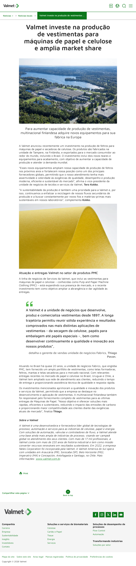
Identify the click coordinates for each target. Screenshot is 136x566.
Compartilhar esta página (14, 493)
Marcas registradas (55, 556)
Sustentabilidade (10, 535)
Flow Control (99, 530)
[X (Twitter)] (108, 514)
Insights (5, 539)
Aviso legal (38, 556)
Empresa (6, 532)
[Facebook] (95, 514)
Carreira (6, 528)
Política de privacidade (77, 556)
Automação (98, 534)
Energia (51, 539)
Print (25, 473)
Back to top (68, 495)
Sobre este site (24, 556)
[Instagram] (102, 514)
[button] (8, 15)
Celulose (51, 528)
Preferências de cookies (101, 556)
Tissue (50, 535)
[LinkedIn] (114, 514)
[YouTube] (121, 514)
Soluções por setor (102, 545)
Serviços (51, 543)
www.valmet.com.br (48, 458)
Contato (6, 546)
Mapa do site (8, 556)
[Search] (124, 6)
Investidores (7, 543)
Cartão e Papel (54, 532)
